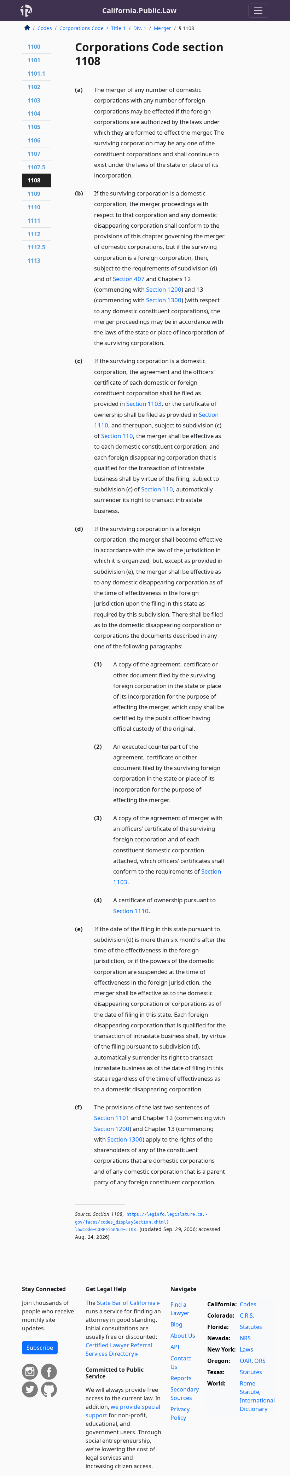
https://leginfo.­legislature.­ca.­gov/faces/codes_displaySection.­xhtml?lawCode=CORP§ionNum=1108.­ (141, 1222)
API (174, 1347)
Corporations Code (81, 28)
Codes (44, 28)
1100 (34, 47)
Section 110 (117, 436)
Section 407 (129, 279)
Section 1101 (111, 1118)
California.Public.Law (139, 10)
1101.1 (36, 73)
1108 (34, 180)
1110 (34, 207)
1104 (34, 113)
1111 (34, 220)
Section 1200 (163, 289)
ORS (260, 1361)
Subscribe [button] (40, 1348)
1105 (34, 127)
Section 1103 (144, 403)
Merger (162, 28)
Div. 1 (139, 28)
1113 (34, 260)
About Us (182, 1336)
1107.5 (36, 167)
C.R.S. (247, 1315)
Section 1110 (131, 911)
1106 (34, 140)
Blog (176, 1324)
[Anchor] (137, 175)
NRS (245, 1338)
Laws (246, 1349)
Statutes (251, 1327)
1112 (34, 234)
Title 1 (118, 28)
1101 (34, 60)
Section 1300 (163, 300)
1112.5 (36, 247)
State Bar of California (126, 1303)
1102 (34, 87)
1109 (34, 194)
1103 (34, 100)
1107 (34, 154)
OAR (245, 1361)
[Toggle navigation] (258, 11)
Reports (181, 1378)
